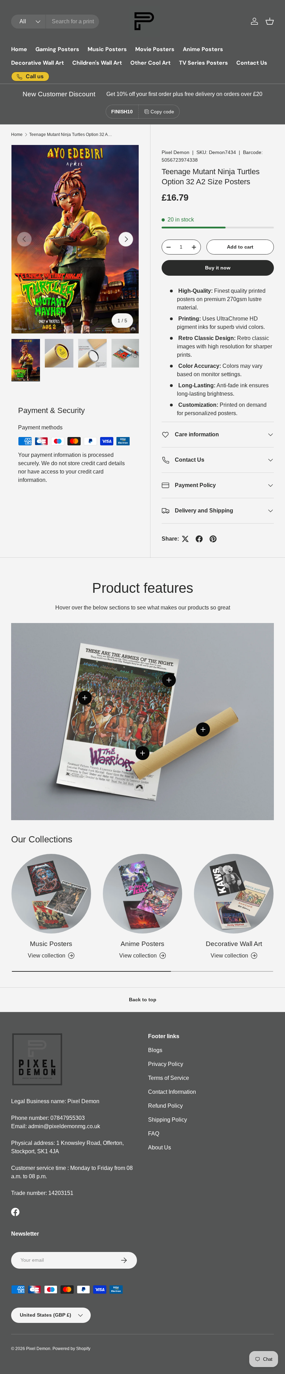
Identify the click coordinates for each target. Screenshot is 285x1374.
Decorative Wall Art (37, 62)
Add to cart (240, 247)
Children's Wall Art (97, 62)
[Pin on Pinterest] (213, 539)
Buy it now (217, 267)
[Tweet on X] (185, 539)
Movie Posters (154, 49)
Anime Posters (203, 49)
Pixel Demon (175, 152)
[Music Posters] (51, 893)
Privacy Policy (165, 1064)
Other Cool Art (150, 62)
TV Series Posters (203, 62)
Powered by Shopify (71, 1348)
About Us (159, 1147)
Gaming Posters (57, 49)
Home (19, 49)
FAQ (153, 1134)
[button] (269, 21)
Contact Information (172, 1092)
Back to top (142, 999)
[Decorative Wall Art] (234, 893)
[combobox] (55, 22)
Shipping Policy (167, 1120)
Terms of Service (168, 1078)
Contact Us (251, 62)
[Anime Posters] (142, 893)
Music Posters (107, 49)
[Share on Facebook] (199, 539)
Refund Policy (165, 1106)
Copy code (162, 111)
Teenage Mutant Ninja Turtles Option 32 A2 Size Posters (71, 134)
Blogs (155, 1050)
